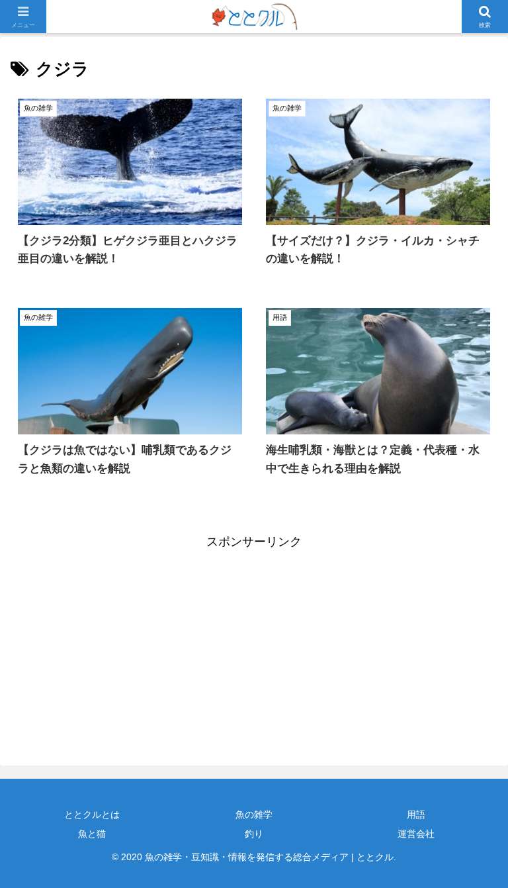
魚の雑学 (254, 814)
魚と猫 (92, 833)
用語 (416, 814)
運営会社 (416, 833)
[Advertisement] (132, 645)
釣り (254, 833)
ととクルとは (92, 814)
